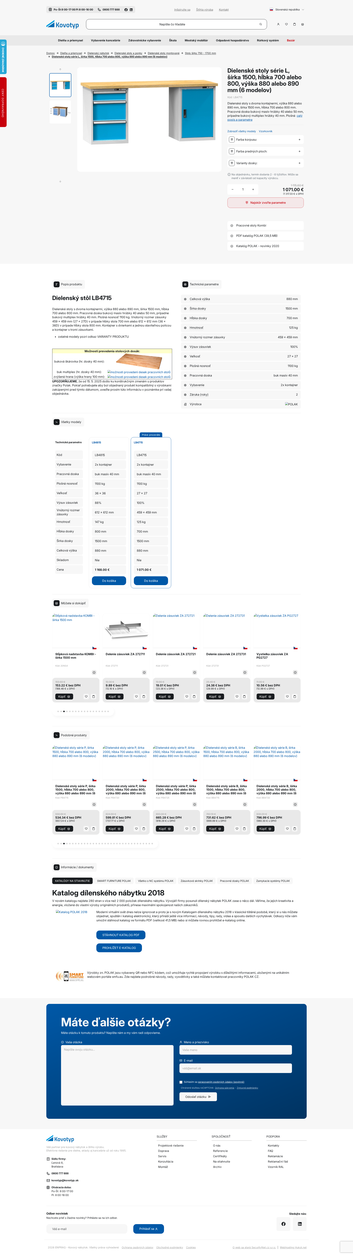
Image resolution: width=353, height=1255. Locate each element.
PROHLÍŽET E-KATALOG (119, 948)
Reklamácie (275, 1156)
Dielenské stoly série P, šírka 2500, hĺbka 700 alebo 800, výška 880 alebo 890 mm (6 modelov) (126, 789)
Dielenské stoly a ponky (128, 53)
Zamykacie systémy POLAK (273, 880)
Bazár (291, 40)
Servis (162, 1156)
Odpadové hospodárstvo (232, 40)
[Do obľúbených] (286, 24)
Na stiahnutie (221, 1161)
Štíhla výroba (204, 9)
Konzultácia (165, 1161)
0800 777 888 (60, 1173)
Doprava (163, 1151)
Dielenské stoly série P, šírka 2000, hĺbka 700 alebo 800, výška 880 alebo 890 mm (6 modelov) (75, 789)
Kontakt (224, 9)
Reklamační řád (278, 1161)
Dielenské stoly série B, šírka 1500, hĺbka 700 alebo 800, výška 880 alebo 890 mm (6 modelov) (176, 789)
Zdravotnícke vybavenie (144, 40)
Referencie (220, 1151)
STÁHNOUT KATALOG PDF (120, 935)
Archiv (217, 1167)
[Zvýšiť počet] (253, 189)
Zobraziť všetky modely (241, 131)
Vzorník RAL (276, 1167)
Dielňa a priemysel (70, 40)
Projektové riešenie (171, 1145)
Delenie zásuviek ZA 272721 (125, 654)
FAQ (270, 1151)
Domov (50, 53)
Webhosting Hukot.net (293, 1247)
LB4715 (138, 442)
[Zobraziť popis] (94, 672)
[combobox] (266, 139)
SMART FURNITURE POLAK (114, 880)
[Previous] (60, 69)
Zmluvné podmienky (247, 1088)
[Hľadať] (261, 24)
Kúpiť (61, 696)
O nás (216, 1145)
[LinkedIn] (131, 9)
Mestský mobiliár (196, 40)
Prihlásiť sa (147, 1229)
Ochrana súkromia (224, 1088)
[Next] (60, 181)
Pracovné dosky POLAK (234, 880)
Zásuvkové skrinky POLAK (197, 880)
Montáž (163, 1167)
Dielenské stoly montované (163, 53)
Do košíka (109, 581)
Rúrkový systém (268, 40)
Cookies (191, 1247)
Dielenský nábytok (98, 53)
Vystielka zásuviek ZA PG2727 (222, 655)
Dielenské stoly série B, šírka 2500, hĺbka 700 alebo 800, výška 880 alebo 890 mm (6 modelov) (276, 789)
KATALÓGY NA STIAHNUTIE (72, 880)
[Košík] (303, 24)
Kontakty (273, 1145)
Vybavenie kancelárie (105, 40)
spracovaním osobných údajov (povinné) (221, 1081)
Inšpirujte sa (182, 9)
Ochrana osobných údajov (137, 1247)
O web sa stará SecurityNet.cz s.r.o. (254, 1247)
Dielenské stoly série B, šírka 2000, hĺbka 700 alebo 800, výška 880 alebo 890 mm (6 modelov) (226, 789)
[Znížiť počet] (232, 189)
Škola (173, 40)
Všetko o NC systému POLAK (155, 880)
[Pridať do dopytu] (294, 24)
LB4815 (96, 442)
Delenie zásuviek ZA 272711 (75, 654)
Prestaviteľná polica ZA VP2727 (273, 655)
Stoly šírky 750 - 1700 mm (200, 53)
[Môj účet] (278, 24)
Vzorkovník (265, 131)
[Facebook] (126, 9)
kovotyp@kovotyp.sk (65, 1180)
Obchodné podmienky (169, 1247)
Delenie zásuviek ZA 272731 (176, 654)
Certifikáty (220, 1156)
